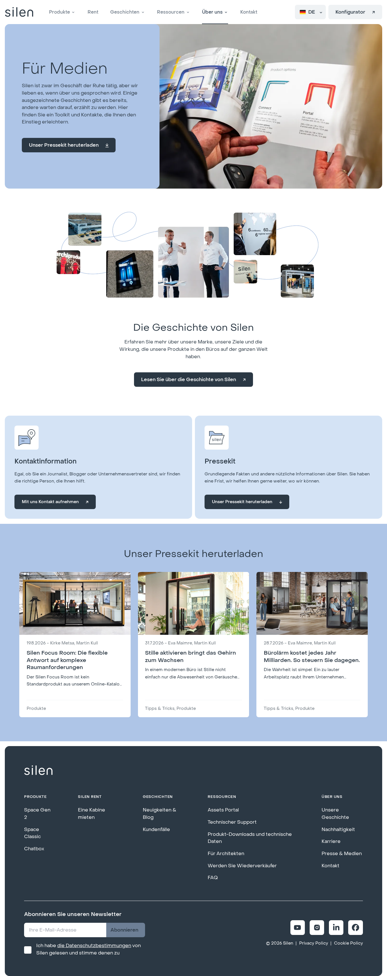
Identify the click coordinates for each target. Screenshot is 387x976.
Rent (93, 12)
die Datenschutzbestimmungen (94, 945)
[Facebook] (355, 927)
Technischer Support (232, 822)
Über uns (212, 12)
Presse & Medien (342, 853)
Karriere (331, 841)
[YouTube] (297, 927)
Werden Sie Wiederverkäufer (242, 865)
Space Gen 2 (37, 814)
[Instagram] (317, 927)
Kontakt (248, 12)
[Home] (19, 12)
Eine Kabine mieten (91, 814)
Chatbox (34, 848)
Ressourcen (170, 12)
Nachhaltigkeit (338, 829)
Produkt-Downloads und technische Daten (250, 838)
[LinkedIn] (336, 927)
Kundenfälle (156, 829)
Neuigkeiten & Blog (159, 814)
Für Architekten (226, 853)
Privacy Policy (313, 943)
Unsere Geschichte (335, 814)
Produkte (59, 12)
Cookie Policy (348, 943)
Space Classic (32, 833)
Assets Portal (223, 810)
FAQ (213, 877)
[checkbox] (27, 950)
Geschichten (124, 12)
